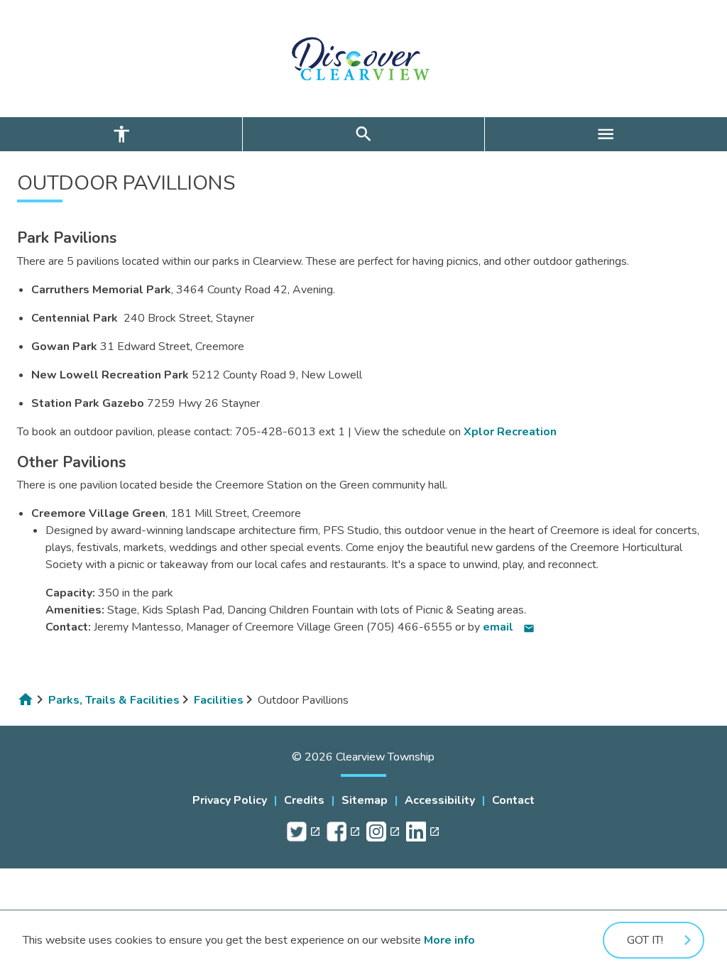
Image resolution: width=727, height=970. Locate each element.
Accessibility (440, 800)
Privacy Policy (229, 800)
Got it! (645, 940)
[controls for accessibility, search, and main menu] (363, 134)
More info (449, 940)
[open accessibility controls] (121, 134)
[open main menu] (606, 134)
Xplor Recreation (510, 432)
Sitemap (364, 800)
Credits (304, 800)
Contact (513, 800)
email (509, 627)
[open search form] (363, 134)
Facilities (219, 700)
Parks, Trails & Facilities (114, 700)
